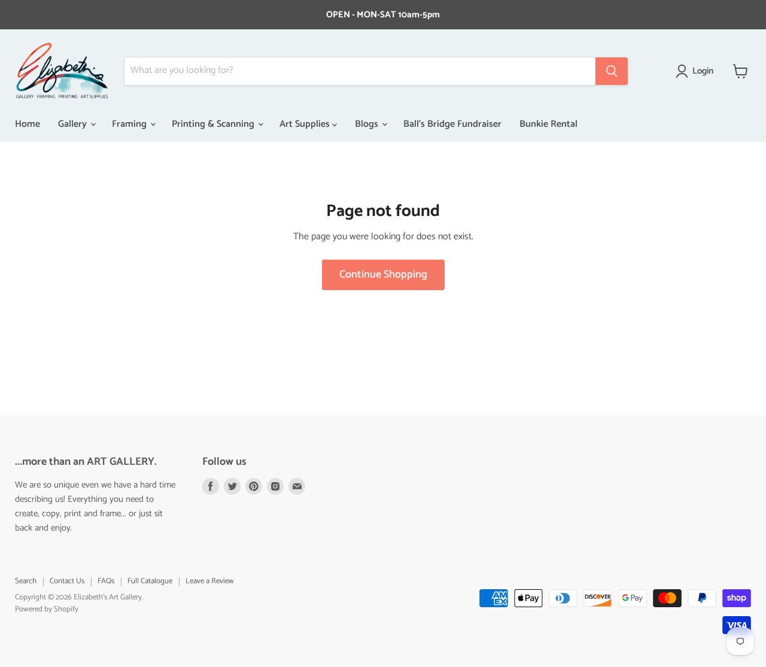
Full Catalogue (149, 581)
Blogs (368, 124)
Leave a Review (210, 581)
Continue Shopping (383, 275)
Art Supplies (305, 124)
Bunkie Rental (548, 124)
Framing (130, 124)
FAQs (106, 581)
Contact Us (67, 581)
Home (27, 124)
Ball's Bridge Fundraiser (452, 124)
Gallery (73, 124)
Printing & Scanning (214, 124)
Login (702, 71)
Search (26, 581)
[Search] (611, 71)
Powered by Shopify (46, 609)
